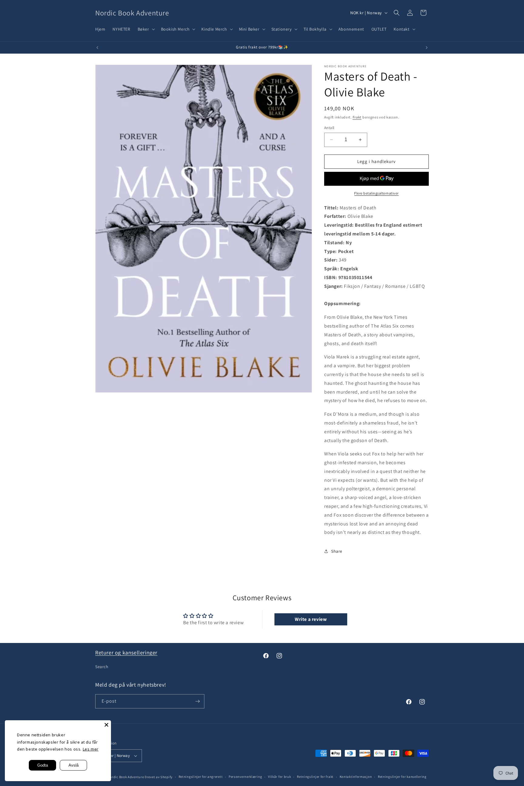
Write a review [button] (311, 619)
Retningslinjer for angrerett (201, 776)
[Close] (106, 725)
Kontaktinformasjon (356, 776)
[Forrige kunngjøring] (97, 47)
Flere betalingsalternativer (376, 193)
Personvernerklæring (245, 776)
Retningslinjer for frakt (315, 776)
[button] (145, 29)
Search (102, 666)
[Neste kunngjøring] (426, 47)
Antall (329, 127)
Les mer (91, 749)
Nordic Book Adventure (126, 777)
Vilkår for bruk (279, 776)
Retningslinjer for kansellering (402, 776)
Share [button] (336, 551)
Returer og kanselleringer (126, 652)
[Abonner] (197, 701)
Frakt (357, 117)
